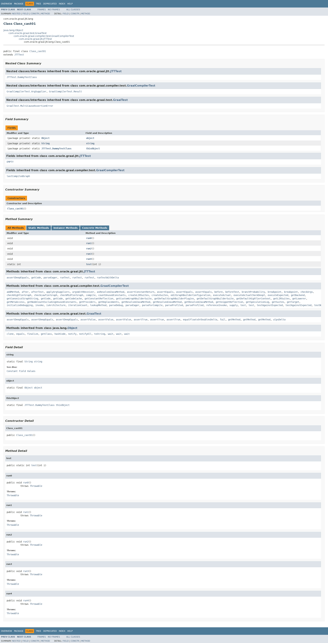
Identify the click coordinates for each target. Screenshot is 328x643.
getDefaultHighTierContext (253, 298)
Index (62, 4)
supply (233, 305)
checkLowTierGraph (45, 295)
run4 (89, 259)
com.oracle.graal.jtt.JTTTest (35, 39)
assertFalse (87, 319)
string (90, 143)
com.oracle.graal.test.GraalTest (27, 33)
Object (45, 138)
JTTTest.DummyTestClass (22, 77)
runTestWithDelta (108, 277)
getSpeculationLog (257, 302)
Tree (38, 4)
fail (222, 319)
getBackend (298, 295)
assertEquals (165, 292)
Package (18, 4)
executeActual (222, 295)
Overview (6, 4)
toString (99, 334)
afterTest (37, 292)
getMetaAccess (15, 302)
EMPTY (10, 161)
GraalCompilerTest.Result (65, 91)
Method (45, 13)
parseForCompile (152, 305)
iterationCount (77, 305)
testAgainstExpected (270, 305)
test (89, 264)
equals (20, 334)
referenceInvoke (216, 305)
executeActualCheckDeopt (249, 295)
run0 (89, 238)
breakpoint (274, 292)
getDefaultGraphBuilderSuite (215, 298)
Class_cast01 (37, 51)
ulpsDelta (279, 319)
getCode (36, 277)
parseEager (50, 277)
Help (70, 4)
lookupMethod (98, 305)
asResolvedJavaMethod (110, 292)
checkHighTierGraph (19, 295)
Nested (16, 13)
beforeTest (232, 292)
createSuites (160, 295)
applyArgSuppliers (58, 292)
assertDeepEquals (18, 277)
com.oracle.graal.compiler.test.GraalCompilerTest (44, 36)
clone (10, 334)
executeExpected (278, 295)
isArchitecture (55, 305)
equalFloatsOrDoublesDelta (200, 319)
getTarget (293, 302)
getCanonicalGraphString (22, 298)
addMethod (13, 292)
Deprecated (50, 4)
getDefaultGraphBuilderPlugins (174, 298)
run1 (89, 243)
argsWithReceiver (83, 292)
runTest (65, 277)
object (90, 138)
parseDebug (116, 305)
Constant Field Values (21, 371)
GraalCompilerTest (141, 85)
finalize (32, 334)
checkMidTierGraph (71, 295)
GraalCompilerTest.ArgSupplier (26, 91)
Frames (41, 9)
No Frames (54, 9)
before (218, 292)
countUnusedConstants (112, 295)
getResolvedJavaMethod (135, 302)
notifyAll (85, 334)
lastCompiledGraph (18, 176)
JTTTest (19, 54)
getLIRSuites (281, 298)
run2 (89, 248)
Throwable (36, 486)
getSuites (278, 302)
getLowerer (299, 298)
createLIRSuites (138, 295)
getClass (46, 334)
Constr (35, 13)
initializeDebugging (20, 305)
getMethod (234, 319)
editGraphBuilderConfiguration (190, 295)
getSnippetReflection (229, 302)
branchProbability (253, 292)
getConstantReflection (99, 298)
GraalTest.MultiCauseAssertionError (30, 105)
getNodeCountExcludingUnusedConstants (51, 302)
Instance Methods (65, 228)
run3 (89, 253)
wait (110, 334)
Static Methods (38, 228)
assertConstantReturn (140, 292)
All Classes (73, 9)
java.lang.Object (13, 30)
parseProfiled (174, 305)
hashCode (59, 334)
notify (72, 334)
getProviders (87, 302)
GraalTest (120, 100)
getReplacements (108, 302)
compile (90, 295)
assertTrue (140, 319)
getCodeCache (73, 298)
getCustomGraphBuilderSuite (134, 298)
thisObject (93, 148)
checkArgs (306, 292)
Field (26, 13)
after (25, 292)
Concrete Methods (94, 228)
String (45, 143)
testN (317, 305)
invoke (39, 305)
